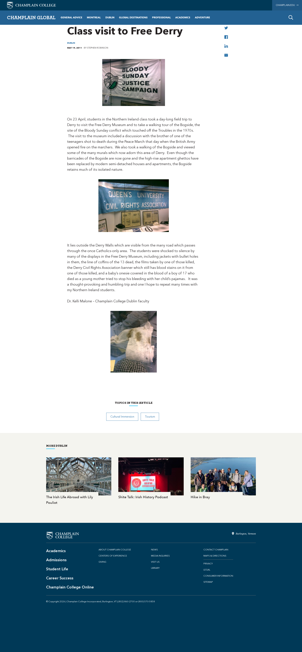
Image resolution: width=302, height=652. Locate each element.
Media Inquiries (160, 555)
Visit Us (155, 562)
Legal (206, 569)
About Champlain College (115, 549)
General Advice (71, 17)
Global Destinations (133, 17)
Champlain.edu (286, 5)
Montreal (94, 17)
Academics (182, 17)
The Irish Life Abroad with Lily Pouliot (78, 481)
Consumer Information (218, 575)
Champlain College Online (70, 587)
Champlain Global (31, 17)
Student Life (57, 569)
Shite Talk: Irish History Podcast (151, 478)
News (154, 549)
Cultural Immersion (122, 416)
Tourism (150, 416)
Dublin (109, 17)
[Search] (290, 17)
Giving (102, 562)
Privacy (208, 563)
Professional (161, 17)
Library (155, 568)
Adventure (202, 17)
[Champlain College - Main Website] (31, 5)
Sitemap (208, 582)
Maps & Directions (214, 555)
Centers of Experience (113, 555)
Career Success (59, 578)
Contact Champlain (215, 549)
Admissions (56, 560)
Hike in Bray (223, 478)
